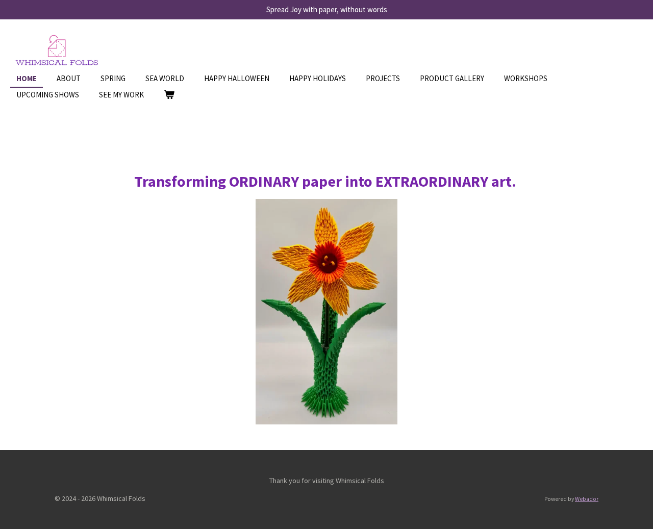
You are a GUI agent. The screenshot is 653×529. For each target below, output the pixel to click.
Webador (586, 498)
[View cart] (169, 95)
